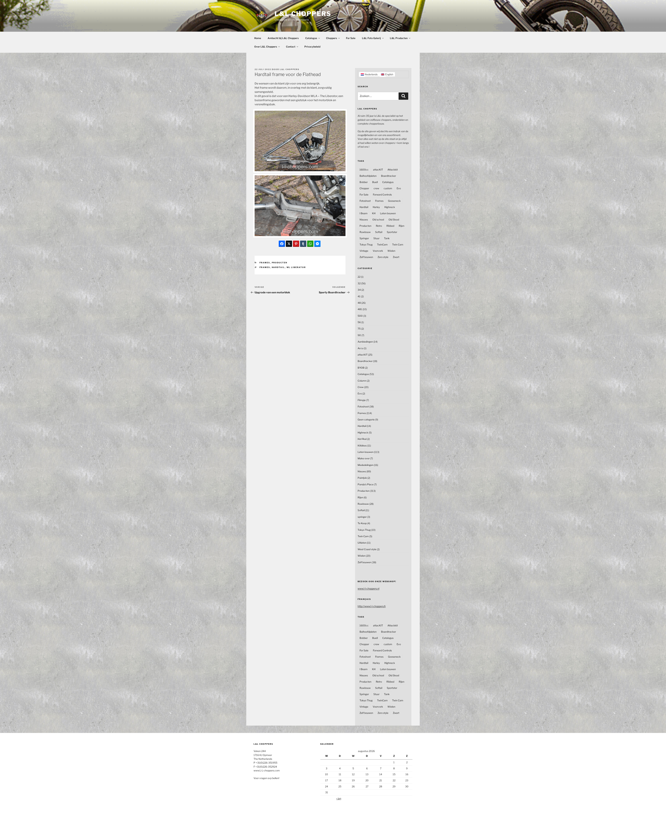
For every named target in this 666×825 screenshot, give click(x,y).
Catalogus (311, 38)
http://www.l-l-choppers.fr (372, 606)
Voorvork (378, 250)
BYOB (361, 367)
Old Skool (393, 219)
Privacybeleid (312, 46)
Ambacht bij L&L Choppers (283, 38)
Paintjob (362, 477)
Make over (364, 458)
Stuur (376, 238)
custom (388, 188)
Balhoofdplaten (368, 175)
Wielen (391, 250)
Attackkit (392, 169)
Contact (290, 46)
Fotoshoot (365, 200)
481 (360, 309)
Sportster (392, 232)
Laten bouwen (388, 213)
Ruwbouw (365, 232)
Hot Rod (362, 438)
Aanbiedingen (365, 341)
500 (360, 315)
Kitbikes (362, 445)
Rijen (401, 225)
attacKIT (378, 169)
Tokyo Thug (366, 244)
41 (359, 296)
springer (362, 516)
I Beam (364, 213)
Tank (387, 238)
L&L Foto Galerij (371, 38)
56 (359, 322)
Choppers (331, 38)
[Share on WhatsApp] (310, 244)
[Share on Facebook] (282, 244)
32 (359, 283)
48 (359, 302)
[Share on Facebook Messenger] (317, 244)
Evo (399, 188)
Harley (376, 207)
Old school (378, 219)
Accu (360, 348)
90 (359, 335)
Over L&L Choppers (265, 46)
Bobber (364, 182)
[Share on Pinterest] (296, 244)
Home (257, 38)
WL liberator (296, 267)
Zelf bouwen (366, 257)
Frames (264, 262)
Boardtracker (388, 175)
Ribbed (390, 225)
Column (362, 380)
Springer (364, 238)
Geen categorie (366, 419)
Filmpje (362, 400)
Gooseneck (394, 200)
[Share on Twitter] (289, 244)
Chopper (364, 188)
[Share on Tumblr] (303, 244)
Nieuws (364, 219)
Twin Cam (397, 244)
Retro (379, 225)
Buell (375, 182)
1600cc (364, 169)
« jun (338, 798)
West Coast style (367, 549)
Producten (279, 262)
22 (359, 276)
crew (376, 188)
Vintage (364, 250)
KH (373, 213)
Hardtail (278, 267)
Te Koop (362, 523)
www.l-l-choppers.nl (368, 588)
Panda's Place (365, 484)
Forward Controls (382, 194)
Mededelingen (365, 464)
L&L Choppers (303, 14)
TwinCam (382, 244)
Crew (361, 387)
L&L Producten (399, 38)
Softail (378, 232)
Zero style (383, 257)
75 (359, 328)
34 (359, 289)
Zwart (396, 257)
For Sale (350, 38)
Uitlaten (362, 542)
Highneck (389, 207)
